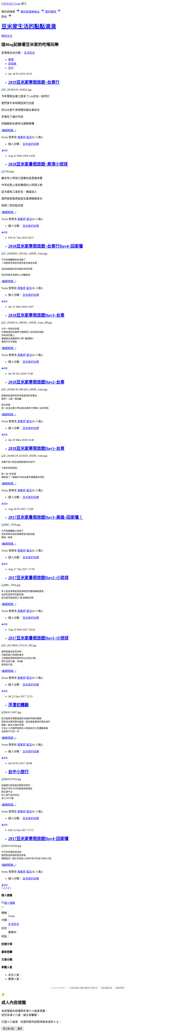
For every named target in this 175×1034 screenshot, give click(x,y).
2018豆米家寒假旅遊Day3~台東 (36, 315)
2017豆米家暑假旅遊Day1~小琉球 (38, 638)
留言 (29, 137)
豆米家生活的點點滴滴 (28, 26)
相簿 (11, 59)
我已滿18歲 (8, 1028)
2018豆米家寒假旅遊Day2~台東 (36, 382)
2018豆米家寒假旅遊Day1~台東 (36, 448)
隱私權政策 (106, 988)
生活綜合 (29, 52)
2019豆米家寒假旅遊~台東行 (33, 82)
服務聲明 (120, 988)
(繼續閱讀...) (8, 130)
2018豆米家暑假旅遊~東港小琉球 (38, 164)
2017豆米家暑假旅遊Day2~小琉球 (38, 577)
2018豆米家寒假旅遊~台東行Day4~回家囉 (45, 246)
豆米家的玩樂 (31, 144)
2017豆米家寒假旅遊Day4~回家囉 (38, 838)
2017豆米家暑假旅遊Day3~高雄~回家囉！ (45, 517)
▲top (4, 150)
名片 (11, 67)
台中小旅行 (18, 771)
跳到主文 (6, 35)
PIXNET (62, 988)
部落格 (12, 63)
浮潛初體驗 (18, 705)
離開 (19, 1028)
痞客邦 (21, 137)
